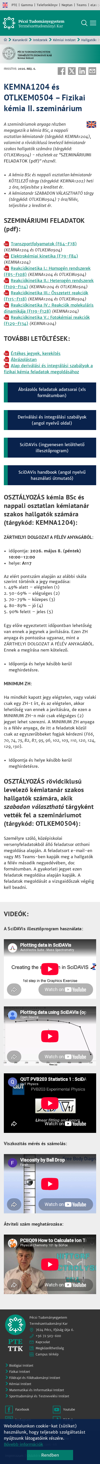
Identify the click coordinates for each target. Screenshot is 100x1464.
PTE (14, 5)
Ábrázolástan (24, 359)
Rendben (50, 1455)
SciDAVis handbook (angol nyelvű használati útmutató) (52, 475)
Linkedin (82, 71)
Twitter (72, 71)
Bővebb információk (23, 1444)
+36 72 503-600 (48, 1336)
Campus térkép (47, 1354)
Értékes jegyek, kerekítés (36, 353)
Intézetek (40, 40)
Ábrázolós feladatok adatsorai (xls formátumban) (52, 392)
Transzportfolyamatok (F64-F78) (44, 243)
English (5, 5)
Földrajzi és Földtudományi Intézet (34, 1378)
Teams (81, 5)
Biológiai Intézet (21, 1365)
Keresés (84, 23)
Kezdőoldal (5, 39)
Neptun (67, 5)
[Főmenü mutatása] (93, 23)
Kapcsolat (43, 1342)
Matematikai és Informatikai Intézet (36, 1390)
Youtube (69, 1409)
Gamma (27, 5)
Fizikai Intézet (19, 1372)
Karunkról (20, 40)
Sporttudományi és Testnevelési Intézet (39, 1396)
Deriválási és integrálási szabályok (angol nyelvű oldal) (52, 420)
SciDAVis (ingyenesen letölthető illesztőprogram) (52, 447)
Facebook (61, 71)
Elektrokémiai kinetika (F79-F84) (44, 256)
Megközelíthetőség (50, 1348)
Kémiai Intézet (64, 40)
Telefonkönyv (47, 5)
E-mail (92, 71)
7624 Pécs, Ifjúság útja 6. (55, 1330)
